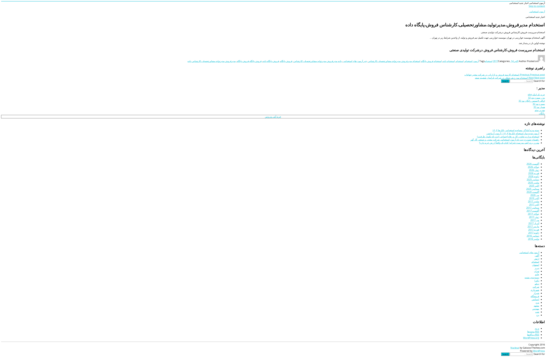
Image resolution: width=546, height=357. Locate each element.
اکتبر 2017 (534, 204)
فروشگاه (535, 296)
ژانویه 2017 (533, 232)
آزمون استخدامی (537, 11)
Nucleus (514, 347)
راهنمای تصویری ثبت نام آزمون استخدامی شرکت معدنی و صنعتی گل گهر (504, 139)
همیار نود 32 (539, 107)
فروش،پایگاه (286, 61)
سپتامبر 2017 (532, 207)
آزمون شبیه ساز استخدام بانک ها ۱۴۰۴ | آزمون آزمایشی (512, 133)
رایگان (542, 113)
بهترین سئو (540, 110)
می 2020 (534, 195)
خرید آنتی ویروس (273, 116)
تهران (536, 271)
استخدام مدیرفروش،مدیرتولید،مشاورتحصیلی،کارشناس (394, 61)
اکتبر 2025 (534, 185)
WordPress (538, 350)
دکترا (536, 280)
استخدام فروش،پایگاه (431, 61)
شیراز (536, 293)
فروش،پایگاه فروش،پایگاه (249, 61)
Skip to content (537, 6)
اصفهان (535, 265)
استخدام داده (449, 61)
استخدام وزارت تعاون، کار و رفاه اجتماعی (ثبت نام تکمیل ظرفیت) (508, 136)
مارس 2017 (533, 226)
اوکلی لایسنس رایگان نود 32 (532, 100)
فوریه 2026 (533, 173)
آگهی (537, 255)
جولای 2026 (533, 167)
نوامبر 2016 (533, 239)
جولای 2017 (533, 213)
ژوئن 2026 (534, 170)
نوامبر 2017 (533, 201)
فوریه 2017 (533, 229)
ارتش (536, 258)
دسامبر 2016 (533, 235)
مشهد (536, 305)
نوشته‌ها (533, 331)
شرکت (536, 286)
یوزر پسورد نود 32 (536, 97)
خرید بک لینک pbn (536, 94)
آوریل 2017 (533, 223)
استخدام (488, 61)
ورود (537, 328)
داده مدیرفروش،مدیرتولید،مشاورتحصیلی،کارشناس (317, 61)
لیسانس (535, 299)
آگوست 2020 (533, 192)
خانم (537, 274)
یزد (537, 315)
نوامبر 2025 (533, 182)
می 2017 (534, 220)
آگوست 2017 (533, 210)
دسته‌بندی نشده (532, 277)
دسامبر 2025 (533, 179)
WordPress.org (531, 337)
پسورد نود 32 (539, 104)
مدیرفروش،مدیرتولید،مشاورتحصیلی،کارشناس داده (212, 61)
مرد (537, 302)
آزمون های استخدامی (529, 252)
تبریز (537, 268)
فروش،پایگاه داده (271, 61)
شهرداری (535, 290)
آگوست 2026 (533, 163)
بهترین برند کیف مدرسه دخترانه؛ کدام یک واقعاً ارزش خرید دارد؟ (509, 142)
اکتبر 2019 (534, 198)
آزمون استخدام (472, 61)
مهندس (535, 308)
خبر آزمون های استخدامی (355, 61)
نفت (537, 311)
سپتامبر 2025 (532, 188)
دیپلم (537, 283)
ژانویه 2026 (533, 176)
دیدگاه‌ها (533, 334)
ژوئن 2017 (534, 217)
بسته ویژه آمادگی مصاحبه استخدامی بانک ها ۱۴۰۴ (515, 130)
